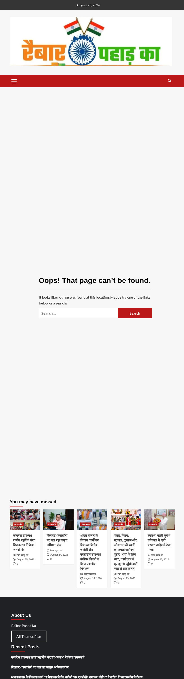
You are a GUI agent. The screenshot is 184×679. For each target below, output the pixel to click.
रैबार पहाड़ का (22, 555)
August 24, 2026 (59, 554)
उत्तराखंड (18, 524)
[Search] (169, 81)
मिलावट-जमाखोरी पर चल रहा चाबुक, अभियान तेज (57, 540)
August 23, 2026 (126, 578)
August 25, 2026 (25, 559)
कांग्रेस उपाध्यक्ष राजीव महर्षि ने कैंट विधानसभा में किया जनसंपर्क (47, 657)
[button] (14, 80)
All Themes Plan (28, 636)
